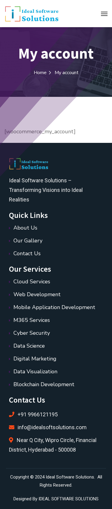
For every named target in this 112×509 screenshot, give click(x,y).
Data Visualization (35, 371)
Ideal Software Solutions (70, 477)
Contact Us (27, 253)
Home (40, 72)
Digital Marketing (34, 358)
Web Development (37, 294)
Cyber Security (31, 333)
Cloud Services (31, 281)
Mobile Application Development (54, 307)
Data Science (29, 345)
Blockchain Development (43, 384)
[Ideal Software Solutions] (33, 13)
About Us (25, 227)
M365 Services (31, 320)
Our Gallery (27, 240)
